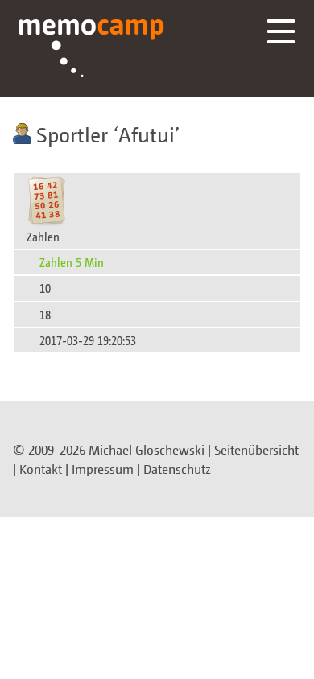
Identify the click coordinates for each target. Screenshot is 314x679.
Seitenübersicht (256, 450)
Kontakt (40, 469)
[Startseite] (91, 48)
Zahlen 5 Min (71, 261)
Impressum (103, 469)
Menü (281, 31)
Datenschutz (177, 469)
